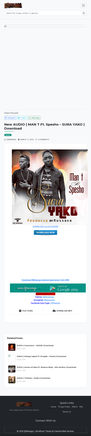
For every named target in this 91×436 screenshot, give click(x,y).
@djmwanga (48, 297)
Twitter (23, 118)
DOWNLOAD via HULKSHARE (45, 226)
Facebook (11, 118)
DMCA (74, 406)
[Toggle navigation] (83, 5)
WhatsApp (35, 118)
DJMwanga (55, 303)
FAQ (81, 406)
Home (53, 406)
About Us (67, 411)
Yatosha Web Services (64, 431)
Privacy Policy (64, 406)
